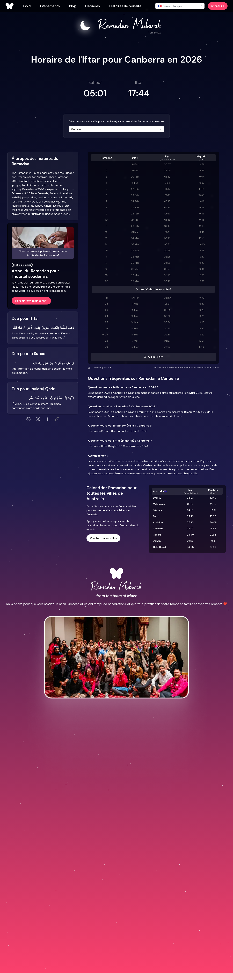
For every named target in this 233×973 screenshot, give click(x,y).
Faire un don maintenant (31, 300)
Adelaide (158, 522)
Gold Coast (159, 547)
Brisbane (158, 510)
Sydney (157, 497)
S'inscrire (217, 6)
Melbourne (159, 503)
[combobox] (116, 129)
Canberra (158, 528)
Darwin (157, 540)
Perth (156, 516)
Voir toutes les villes (103, 538)
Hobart (157, 534)
